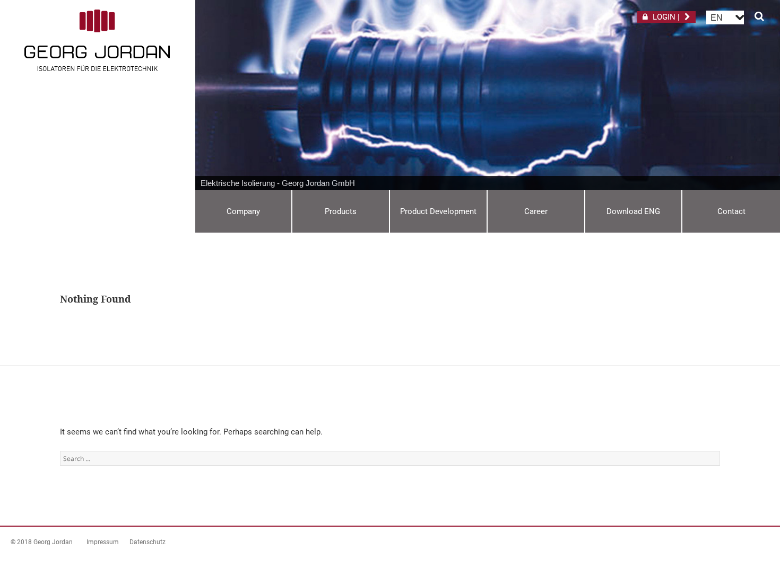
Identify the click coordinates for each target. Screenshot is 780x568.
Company (243, 211)
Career (536, 211)
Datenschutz (147, 542)
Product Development (438, 211)
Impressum (102, 542)
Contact (731, 211)
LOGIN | (666, 17)
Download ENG (633, 211)
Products (341, 211)
